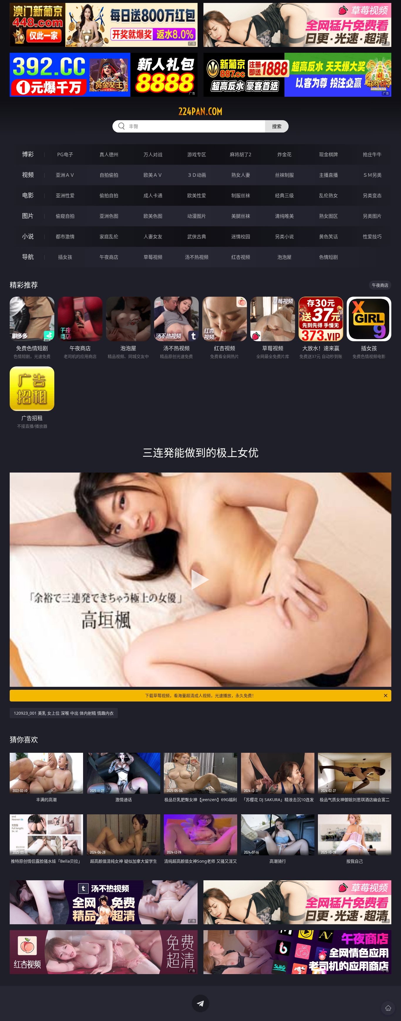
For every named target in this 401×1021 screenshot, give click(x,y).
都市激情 (65, 236)
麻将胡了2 (240, 154)
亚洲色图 (109, 216)
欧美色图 (153, 216)
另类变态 (372, 195)
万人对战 (153, 154)
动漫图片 (196, 216)
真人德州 (109, 154)
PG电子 (65, 154)
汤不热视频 (196, 257)
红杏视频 (240, 257)
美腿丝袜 (240, 216)
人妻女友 (153, 236)
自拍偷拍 (109, 175)
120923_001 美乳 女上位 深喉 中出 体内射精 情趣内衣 (64, 713)
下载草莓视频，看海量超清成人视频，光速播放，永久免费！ (200, 695)
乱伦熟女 (328, 195)
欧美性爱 (196, 195)
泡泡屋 (284, 257)
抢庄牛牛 (372, 154)
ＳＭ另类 (372, 175)
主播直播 (328, 175)
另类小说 (284, 236)
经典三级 (284, 195)
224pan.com (200, 111)
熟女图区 (328, 216)
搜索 (277, 126)
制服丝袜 (240, 195)
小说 (28, 236)
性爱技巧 (372, 236)
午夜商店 (109, 257)
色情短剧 (328, 257)
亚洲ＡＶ (65, 175)
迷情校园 (240, 236)
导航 (28, 257)
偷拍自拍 (109, 195)
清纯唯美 (284, 216)
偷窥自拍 (65, 216)
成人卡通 (153, 195)
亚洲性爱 (65, 195)
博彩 (28, 154)
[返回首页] (388, 1008)
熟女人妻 (240, 175)
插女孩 (65, 257)
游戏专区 (196, 154)
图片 (28, 216)
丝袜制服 (284, 175)
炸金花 (284, 154)
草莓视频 (153, 257)
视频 (28, 175)
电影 (28, 195)
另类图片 (372, 216)
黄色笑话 (328, 236)
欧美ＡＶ (153, 175)
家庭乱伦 (109, 236)
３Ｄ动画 (196, 175)
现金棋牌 (328, 154)
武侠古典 (196, 236)
